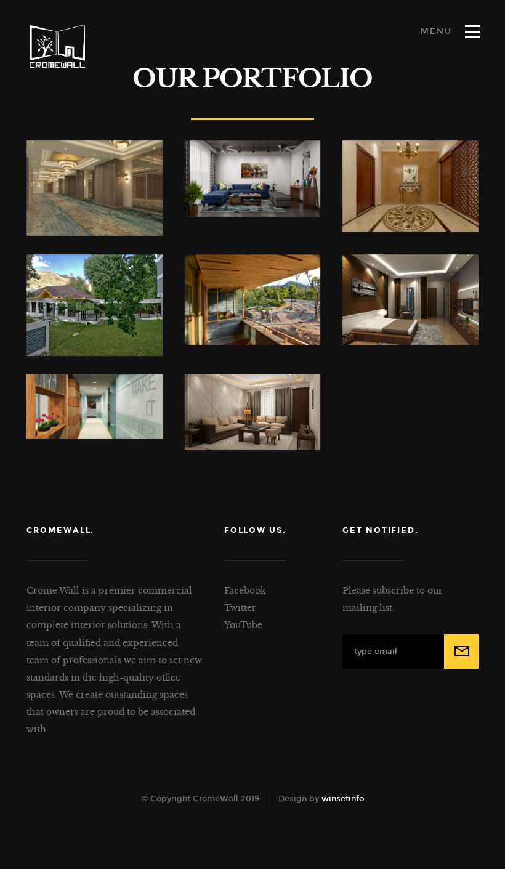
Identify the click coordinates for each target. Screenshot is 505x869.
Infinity (57, 46)
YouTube (243, 625)
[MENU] (472, 31)
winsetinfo (342, 799)
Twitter (240, 607)
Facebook (245, 590)
